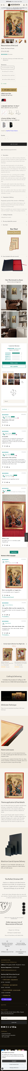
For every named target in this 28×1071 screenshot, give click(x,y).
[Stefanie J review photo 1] (14, 576)
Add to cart (14, 144)
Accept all (14, 1061)
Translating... (6, 616)
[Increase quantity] (8, 138)
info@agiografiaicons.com (10, 970)
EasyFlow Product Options (12, 130)
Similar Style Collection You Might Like (14, 644)
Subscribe (14, 1022)
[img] (5, 414)
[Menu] (1, 4)
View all (14, 646)
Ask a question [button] (14, 366)
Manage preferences (14, 1067)
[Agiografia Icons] (14, 5)
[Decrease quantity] (2, 138)
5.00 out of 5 (18, 348)
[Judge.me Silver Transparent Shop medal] (13, 392)
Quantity (3, 135)
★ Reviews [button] (26, 537)
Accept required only (14, 1064)
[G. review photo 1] (14, 515)
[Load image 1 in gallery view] (14, 24)
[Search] (4, 4)
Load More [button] (14, 552)
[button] (4, 54)
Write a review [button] (14, 363)
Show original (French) (9, 597)
